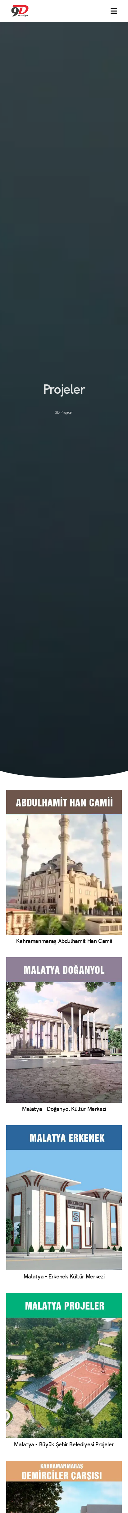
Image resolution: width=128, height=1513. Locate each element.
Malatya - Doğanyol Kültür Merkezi (64, 1108)
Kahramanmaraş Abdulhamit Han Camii (64, 940)
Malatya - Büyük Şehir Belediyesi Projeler (64, 1444)
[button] (114, 11)
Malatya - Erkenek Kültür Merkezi (64, 1276)
